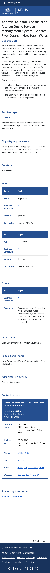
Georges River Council (28, 475)
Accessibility (8, 557)
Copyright (15, 552)
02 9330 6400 (23, 453)
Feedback (31, 562)
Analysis (19, 562)
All (19, 205)
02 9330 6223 (23, 460)
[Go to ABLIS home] (15, 11)
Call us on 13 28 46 (23, 568)
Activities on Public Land (13, 496)
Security (30, 557)
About (5, 552)
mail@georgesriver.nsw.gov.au (31, 467)
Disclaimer (28, 552)
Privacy (21, 557)
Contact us (8, 562)
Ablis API (42, 557)
